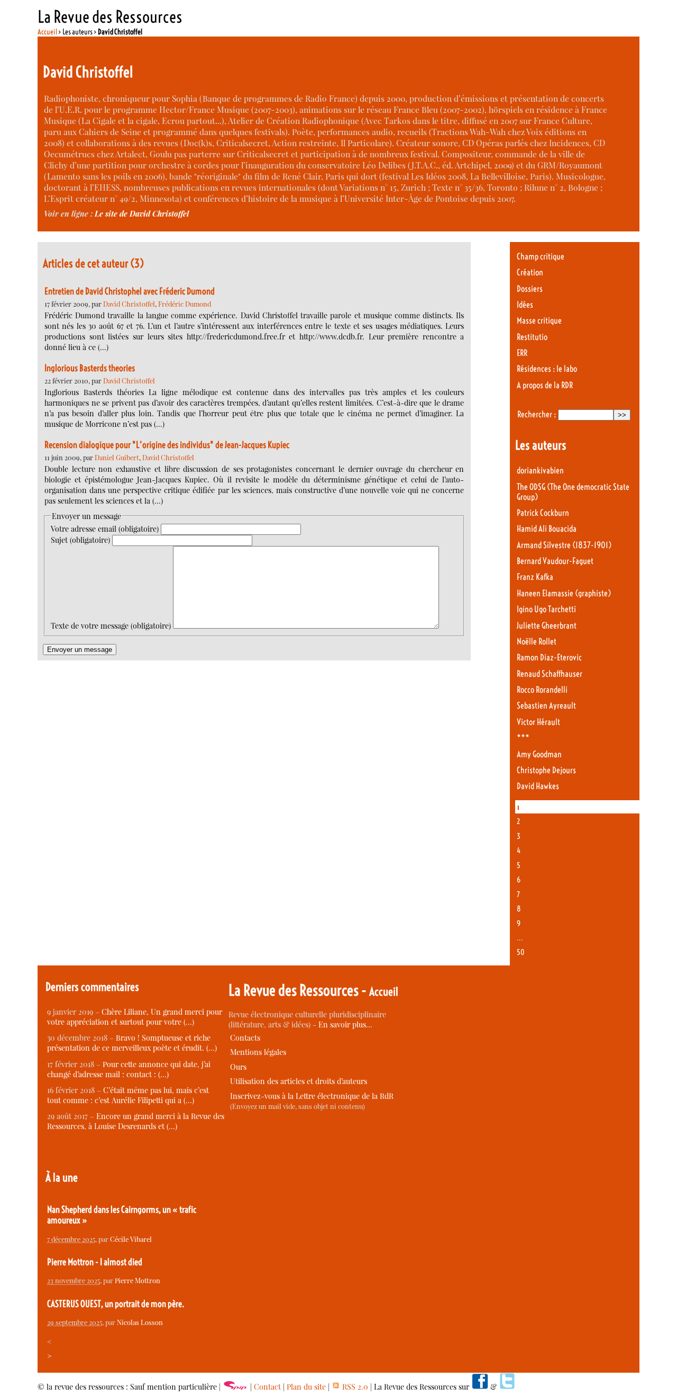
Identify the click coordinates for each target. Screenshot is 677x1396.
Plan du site (306, 1387)
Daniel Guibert (117, 457)
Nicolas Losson (140, 1322)
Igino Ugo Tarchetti (546, 609)
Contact (267, 1387)
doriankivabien (540, 471)
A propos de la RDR (545, 385)
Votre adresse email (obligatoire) (105, 529)
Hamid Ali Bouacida (547, 529)
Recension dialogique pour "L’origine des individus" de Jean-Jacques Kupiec (166, 445)
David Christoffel (129, 303)
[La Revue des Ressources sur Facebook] (479, 1387)
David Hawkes (538, 786)
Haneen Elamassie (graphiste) (564, 593)
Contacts (245, 1038)
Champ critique (540, 257)
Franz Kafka (535, 577)
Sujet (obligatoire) (80, 540)
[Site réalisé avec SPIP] (235, 1387)
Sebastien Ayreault (546, 706)
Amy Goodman (539, 754)
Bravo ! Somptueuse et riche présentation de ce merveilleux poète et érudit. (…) (132, 1043)
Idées (525, 305)
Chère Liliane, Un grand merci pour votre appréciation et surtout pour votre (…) (134, 1017)
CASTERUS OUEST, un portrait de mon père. (116, 1304)
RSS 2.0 (354, 1387)
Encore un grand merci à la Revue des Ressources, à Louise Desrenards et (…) (135, 1121)
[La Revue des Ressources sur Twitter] (507, 1387)
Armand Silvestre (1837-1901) (564, 545)
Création (530, 272)
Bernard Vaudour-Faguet (555, 561)
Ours (238, 1067)
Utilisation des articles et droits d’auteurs (298, 1081)
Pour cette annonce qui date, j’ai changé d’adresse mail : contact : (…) (129, 1069)
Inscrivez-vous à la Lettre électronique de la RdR (312, 1096)
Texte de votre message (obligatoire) (111, 626)
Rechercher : (536, 414)
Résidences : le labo (547, 369)
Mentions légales (258, 1052)
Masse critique (539, 321)
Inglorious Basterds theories (89, 368)
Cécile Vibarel (131, 1238)
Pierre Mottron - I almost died (94, 1262)
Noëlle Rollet (536, 642)
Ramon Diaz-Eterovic (549, 657)
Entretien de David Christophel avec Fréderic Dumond (129, 291)
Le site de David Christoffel (142, 214)
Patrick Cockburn (543, 513)
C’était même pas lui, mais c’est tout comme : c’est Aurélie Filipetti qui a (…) (128, 1095)
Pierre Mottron (137, 1280)
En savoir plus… (345, 1024)
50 (521, 952)
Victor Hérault (538, 722)
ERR (522, 353)
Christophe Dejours (546, 770)
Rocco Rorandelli (542, 690)
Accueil (47, 32)
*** (523, 738)
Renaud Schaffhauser (549, 674)
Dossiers (530, 289)
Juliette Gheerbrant (547, 626)
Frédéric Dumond (184, 303)
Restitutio (532, 337)
